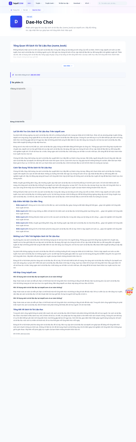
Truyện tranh (49, 3)
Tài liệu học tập (63, 3)
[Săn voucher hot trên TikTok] (129, 291)
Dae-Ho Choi (35, 75)
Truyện (38, 3)
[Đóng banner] (133, 287)
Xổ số (87, 3)
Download (77, 3)
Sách (29, 3)
